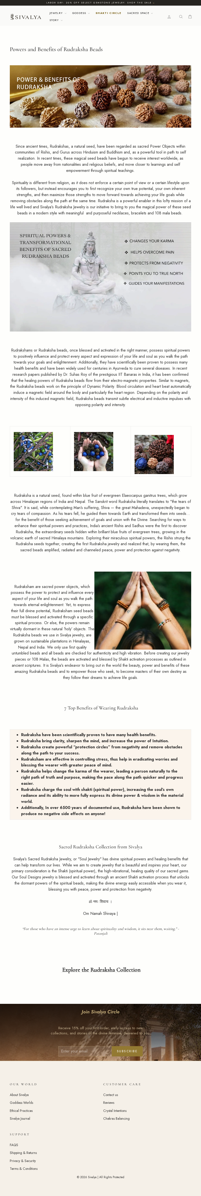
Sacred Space (138, 13)
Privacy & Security (23, 1160)
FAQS (14, 1144)
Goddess (80, 13)
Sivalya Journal (20, 1118)
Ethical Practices (21, 1110)
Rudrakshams (22, 350)
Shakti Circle (108, 13)
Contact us (110, 1094)
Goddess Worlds (21, 1102)
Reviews (108, 1102)
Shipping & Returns (23, 1152)
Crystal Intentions (114, 1110)
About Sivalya (19, 1094)
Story (55, 20)
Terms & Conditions (24, 1168)
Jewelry (57, 13)
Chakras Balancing (116, 1118)
